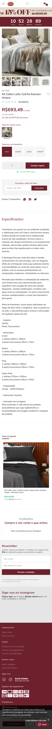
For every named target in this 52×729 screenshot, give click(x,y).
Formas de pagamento (12, 650)
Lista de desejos (9, 668)
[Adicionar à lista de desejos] (48, 94)
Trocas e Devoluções (12, 653)
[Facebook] (30, 199)
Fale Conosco (8, 636)
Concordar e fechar (36, 720)
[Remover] (22, 167)
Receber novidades (26, 572)
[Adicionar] (22, 164)
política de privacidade (21, 715)
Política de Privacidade (13, 646)
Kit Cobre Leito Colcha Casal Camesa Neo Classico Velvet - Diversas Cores (25, 491)
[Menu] (3, 3)
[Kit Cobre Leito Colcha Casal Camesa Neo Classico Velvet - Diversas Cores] (26, 465)
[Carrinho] (44, 3)
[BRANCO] (7, 132)
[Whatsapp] (24, 199)
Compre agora (37, 165)
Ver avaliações (23, 102)
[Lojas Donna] (10, 3)
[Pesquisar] (27, 3)
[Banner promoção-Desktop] (26, 12)
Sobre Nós (7, 632)
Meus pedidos (8, 664)
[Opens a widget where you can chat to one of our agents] (42, 724)
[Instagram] (10, 679)
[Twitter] (35, 199)
